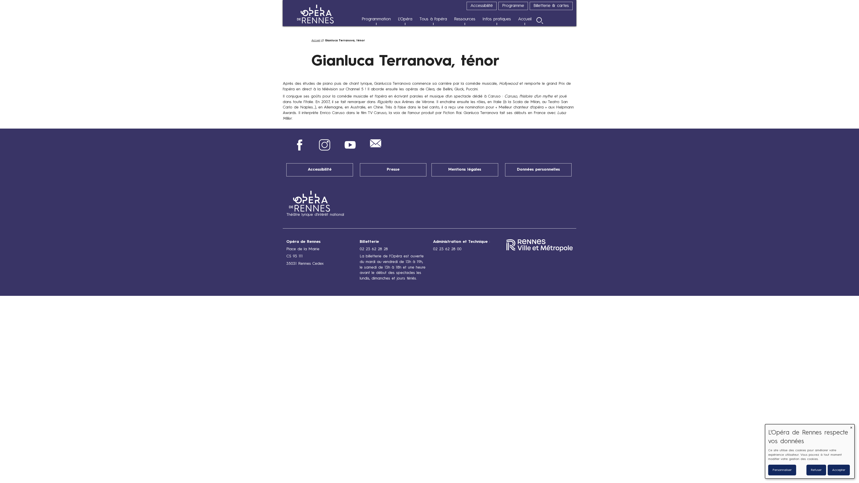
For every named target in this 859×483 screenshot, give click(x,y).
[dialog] (810, 451)
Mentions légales (464, 170)
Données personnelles (538, 170)
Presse (393, 170)
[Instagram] (324, 149)
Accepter (838, 470)
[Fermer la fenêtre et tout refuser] (851, 427)
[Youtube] (350, 149)
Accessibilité (320, 170)
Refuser (816, 470)
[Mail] (375, 146)
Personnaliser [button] (782, 470)
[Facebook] (299, 149)
